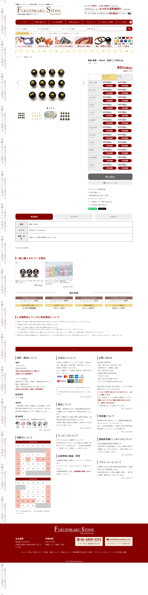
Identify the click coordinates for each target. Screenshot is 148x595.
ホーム (23, 552)
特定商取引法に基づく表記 (99, 195)
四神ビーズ (57, 33)
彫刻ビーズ (28, 57)
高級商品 (65, 33)
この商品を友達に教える (98, 205)
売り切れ (110, 176)
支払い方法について (35, 552)
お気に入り (110, 183)
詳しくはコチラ (45, 430)
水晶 (50, 33)
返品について (66, 552)
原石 (77, 33)
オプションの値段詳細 (98, 189)
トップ (17, 57)
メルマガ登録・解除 (119, 552)
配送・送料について (52, 552)
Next (82, 82)
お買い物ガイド (95, 192)
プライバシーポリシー (98, 198)
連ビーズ (34, 33)
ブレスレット (43, 33)
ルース (72, 33)
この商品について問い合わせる (101, 202)
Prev (19, 82)
